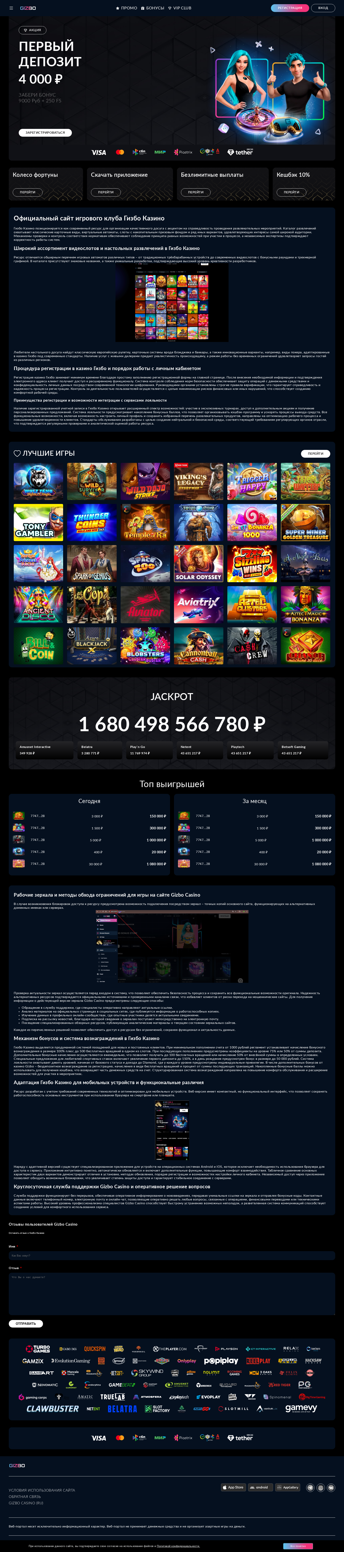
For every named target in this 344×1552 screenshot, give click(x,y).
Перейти (27, 192)
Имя (12, 1246)
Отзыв (14, 1268)
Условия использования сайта (42, 1490)
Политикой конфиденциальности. (178, 1546)
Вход (323, 8)
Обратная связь (25, 1497)
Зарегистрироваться (45, 132)
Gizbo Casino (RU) (26, 1503)
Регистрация (290, 8)
